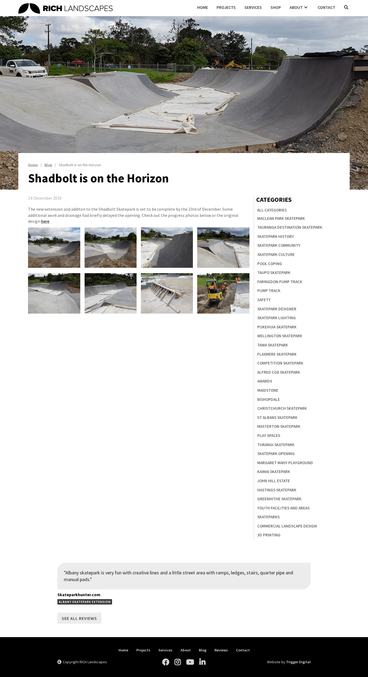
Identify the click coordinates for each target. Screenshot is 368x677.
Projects (226, 7)
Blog (202, 650)
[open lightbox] (54, 247)
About (185, 650)
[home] (105, 7)
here (45, 221)
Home (202, 7)
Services (253, 7)
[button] (299, 7)
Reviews (221, 650)
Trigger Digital (298, 661)
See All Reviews (79, 618)
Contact (326, 7)
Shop (275, 7)
